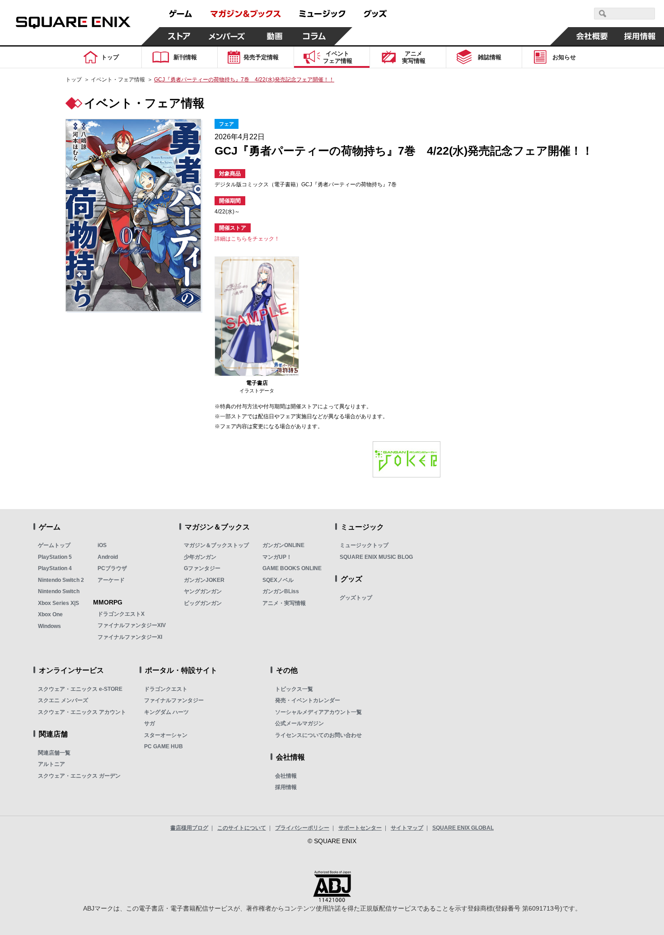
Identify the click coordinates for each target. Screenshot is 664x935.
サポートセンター (360, 828)
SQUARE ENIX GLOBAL (463, 828)
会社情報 (286, 776)
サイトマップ (407, 828)
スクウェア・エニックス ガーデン (79, 776)
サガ (149, 723)
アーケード (111, 580)
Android (108, 557)
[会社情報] (592, 36)
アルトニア (51, 764)
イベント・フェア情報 (118, 79)
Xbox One (50, 614)
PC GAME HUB (163, 746)
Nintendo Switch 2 (61, 580)
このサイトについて (241, 828)
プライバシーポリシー (302, 828)
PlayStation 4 (55, 568)
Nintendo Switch (58, 591)
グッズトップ (356, 598)
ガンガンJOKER (204, 580)
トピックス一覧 (294, 689)
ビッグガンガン (203, 603)
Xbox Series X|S (58, 603)
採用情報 (286, 787)
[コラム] (314, 36)
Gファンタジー (202, 568)
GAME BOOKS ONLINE (292, 568)
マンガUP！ (277, 557)
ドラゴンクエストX (121, 614)
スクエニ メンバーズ (63, 700)
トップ (73, 79)
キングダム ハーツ (166, 712)
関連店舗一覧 (54, 753)
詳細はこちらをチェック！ (247, 239)
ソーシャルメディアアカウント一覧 (318, 712)
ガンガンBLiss (280, 591)
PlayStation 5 (55, 557)
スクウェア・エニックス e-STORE (80, 689)
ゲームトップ (54, 545)
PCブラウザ (112, 568)
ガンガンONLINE (283, 545)
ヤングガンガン (203, 591)
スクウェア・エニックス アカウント (82, 712)
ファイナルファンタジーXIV (132, 625)
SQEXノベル (278, 580)
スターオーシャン (165, 735)
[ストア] (179, 36)
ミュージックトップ (364, 545)
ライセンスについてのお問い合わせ (318, 735)
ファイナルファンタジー (174, 700)
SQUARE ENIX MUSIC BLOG (376, 557)
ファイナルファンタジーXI (130, 637)
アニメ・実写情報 (284, 603)
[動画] (275, 36)
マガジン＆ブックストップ (216, 545)
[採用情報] (640, 36)
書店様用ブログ (189, 828)
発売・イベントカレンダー (307, 700)
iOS (102, 545)
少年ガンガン (200, 557)
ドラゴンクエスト (165, 689)
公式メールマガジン (299, 723)
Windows (49, 626)
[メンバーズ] (227, 36)
